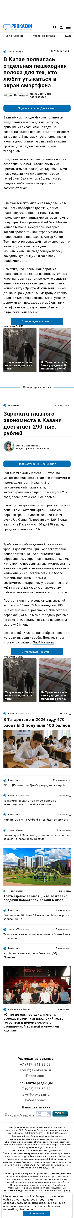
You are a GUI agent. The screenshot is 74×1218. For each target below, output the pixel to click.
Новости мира (15, 51)
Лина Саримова (40, 93)
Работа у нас (35, 1100)
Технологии (14, 780)
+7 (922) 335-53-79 (35, 1089)
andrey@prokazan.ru (35, 1070)
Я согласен (36, 1213)
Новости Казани (16, 830)
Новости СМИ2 (13, 326)
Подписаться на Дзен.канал (37, 108)
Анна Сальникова (28, 445)
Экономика (13, 405)
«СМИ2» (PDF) (62, 1191)
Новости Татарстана (18, 713)
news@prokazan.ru (35, 1094)
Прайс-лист (35, 1076)
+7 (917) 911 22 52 (35, 1064)
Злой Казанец (43, 642)
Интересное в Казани (19, 1009)
